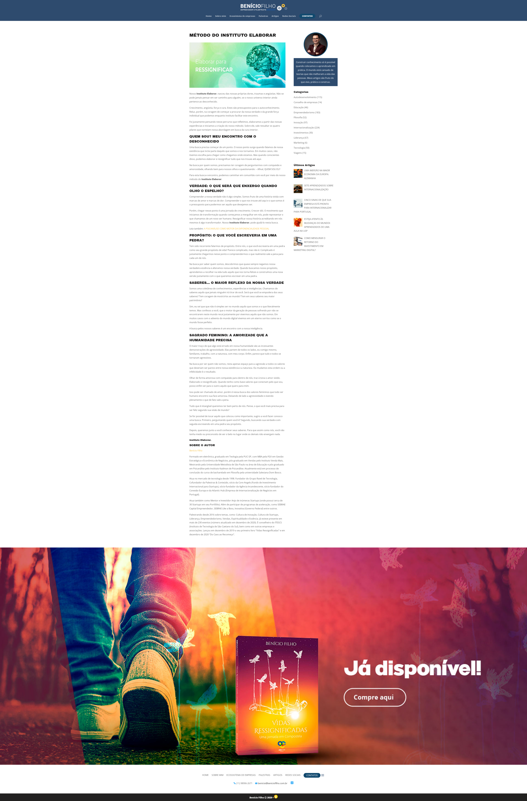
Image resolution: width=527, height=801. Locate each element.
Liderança (299, 137)
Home (209, 16)
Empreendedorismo (304, 112)
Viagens (298, 152)
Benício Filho (195, 450)
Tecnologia (299, 147)
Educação (299, 107)
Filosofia (298, 117)
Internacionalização (304, 127)
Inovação (298, 122)
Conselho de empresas (305, 102)
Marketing (299, 142)
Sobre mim (220, 16)
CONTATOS (307, 16)
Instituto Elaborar (200, 440)
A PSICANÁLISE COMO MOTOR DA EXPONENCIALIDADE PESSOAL (236, 228)
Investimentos (301, 132)
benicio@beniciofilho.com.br (272, 783)
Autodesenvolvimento (305, 97)
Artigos (275, 16)
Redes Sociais (289, 16)
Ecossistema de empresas (242, 16)
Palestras (263, 16)
